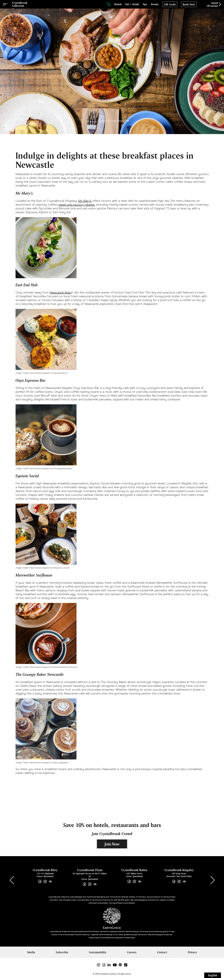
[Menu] (5, 4)
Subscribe (62, 952)
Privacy (192, 952)
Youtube (115, 964)
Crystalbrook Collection (19, 4)
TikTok (125, 964)
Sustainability (97, 952)
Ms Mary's (85, 201)
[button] (212, 880)
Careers (131, 952)
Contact (162, 952)
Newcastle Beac (60, 292)
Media (31, 952)
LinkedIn (109, 964)
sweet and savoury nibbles (76, 204)
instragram (179, 881)
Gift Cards (170, 4)
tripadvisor (50, 881)
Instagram (45, 881)
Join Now (112, 844)
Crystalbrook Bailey (134, 870)
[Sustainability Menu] (108, 4)
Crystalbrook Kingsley (179, 870)
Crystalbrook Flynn (89, 870)
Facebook (39, 881)
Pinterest (120, 964)
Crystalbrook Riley (45, 870)
